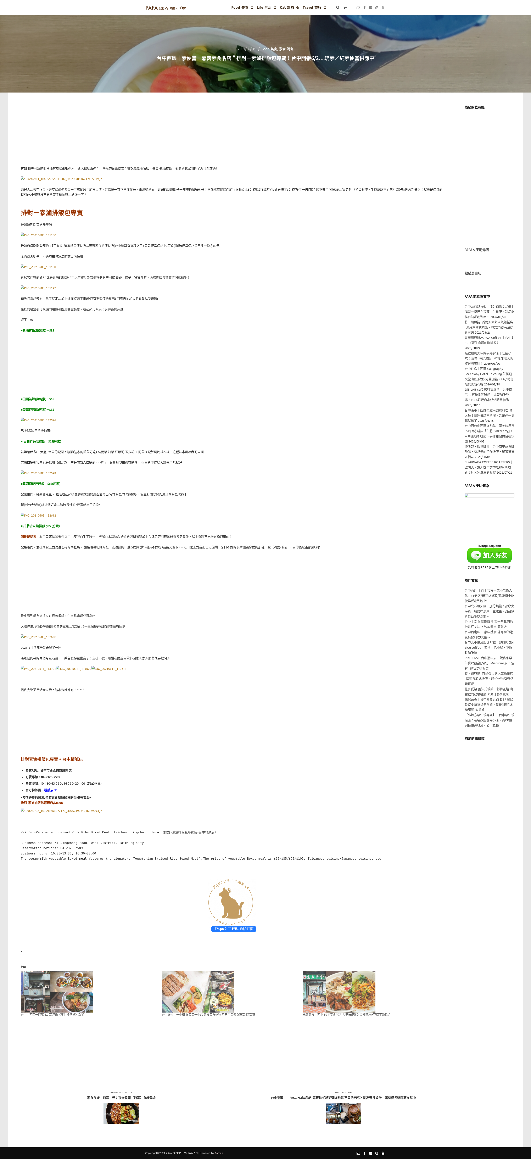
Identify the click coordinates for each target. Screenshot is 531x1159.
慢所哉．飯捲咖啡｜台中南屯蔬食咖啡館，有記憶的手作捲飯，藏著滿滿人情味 (489, 452)
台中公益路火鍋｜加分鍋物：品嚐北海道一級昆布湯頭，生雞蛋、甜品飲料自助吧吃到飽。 (489, 312)
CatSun (219, 1153)
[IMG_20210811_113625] (73, 668)
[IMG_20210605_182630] (38, 637)
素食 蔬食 (286, 49)
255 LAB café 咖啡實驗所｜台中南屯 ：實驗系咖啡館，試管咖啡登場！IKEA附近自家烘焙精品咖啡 (488, 395)
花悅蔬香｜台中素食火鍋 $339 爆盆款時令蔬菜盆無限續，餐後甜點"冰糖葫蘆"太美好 (489, 705)
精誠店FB (50, 790)
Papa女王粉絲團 (477, 250)
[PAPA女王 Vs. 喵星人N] (166, 7)
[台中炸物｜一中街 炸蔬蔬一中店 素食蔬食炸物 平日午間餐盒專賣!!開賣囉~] (230, 992)
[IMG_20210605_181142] (38, 288)
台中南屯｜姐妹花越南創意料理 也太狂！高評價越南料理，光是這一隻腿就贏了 (489, 415)
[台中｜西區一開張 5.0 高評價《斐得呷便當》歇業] (89, 992)
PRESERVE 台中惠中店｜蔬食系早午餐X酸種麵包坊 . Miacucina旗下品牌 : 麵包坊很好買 (489, 663)
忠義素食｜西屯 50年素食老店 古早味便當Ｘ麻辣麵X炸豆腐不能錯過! (347, 1014)
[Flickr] (370, 7)
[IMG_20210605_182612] (38, 515)
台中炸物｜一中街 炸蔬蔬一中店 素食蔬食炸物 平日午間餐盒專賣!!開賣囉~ (209, 1014)
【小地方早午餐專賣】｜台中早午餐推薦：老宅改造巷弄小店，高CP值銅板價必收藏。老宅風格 (489, 720)
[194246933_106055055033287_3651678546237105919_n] (61, 179)
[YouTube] (383, 7)
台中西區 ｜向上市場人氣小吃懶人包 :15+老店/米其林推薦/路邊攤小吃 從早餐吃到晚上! (489, 596)
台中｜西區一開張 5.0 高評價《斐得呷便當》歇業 (52, 1014)
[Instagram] (377, 7)
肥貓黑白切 (473, 273)
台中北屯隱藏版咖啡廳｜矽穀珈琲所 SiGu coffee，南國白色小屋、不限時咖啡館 (489, 647)
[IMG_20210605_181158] (38, 267)
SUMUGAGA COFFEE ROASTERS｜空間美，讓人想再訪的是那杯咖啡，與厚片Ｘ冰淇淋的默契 (489, 467)
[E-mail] (358, 7)
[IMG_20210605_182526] (38, 420)
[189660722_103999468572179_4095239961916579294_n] (61, 811)
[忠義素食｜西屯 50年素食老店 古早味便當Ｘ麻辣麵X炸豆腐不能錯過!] (371, 992)
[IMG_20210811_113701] (38, 668)
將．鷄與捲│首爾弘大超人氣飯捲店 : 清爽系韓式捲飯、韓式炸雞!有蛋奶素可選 (489, 327)
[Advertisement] (232, 134)
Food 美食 (269, 49)
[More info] (345, 7)
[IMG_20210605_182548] (38, 473)
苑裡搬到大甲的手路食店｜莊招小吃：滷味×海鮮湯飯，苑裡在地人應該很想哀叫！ (489, 358)
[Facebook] (364, 7)
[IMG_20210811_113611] (109, 668)
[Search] (338, 7)
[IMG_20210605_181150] (38, 235)
